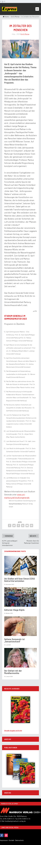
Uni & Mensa (15, 16)
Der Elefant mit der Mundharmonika (13, 671)
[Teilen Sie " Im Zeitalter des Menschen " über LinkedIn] (23, 525)
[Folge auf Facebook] (1, 835)
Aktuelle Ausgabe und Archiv (13, 731)
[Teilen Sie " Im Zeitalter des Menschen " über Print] (31, 525)
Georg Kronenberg (15, 504)
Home (6, 16)
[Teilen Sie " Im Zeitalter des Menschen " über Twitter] (14, 525)
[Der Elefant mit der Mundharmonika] (20, 658)
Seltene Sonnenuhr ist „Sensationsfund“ (14, 640)
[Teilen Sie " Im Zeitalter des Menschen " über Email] (27, 525)
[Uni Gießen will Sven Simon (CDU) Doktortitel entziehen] (20, 566)
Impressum (4, 840)
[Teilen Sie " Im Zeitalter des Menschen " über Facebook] (9, 525)
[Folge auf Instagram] (6, 835)
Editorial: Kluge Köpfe (14, 610)
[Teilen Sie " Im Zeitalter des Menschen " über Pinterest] (18, 525)
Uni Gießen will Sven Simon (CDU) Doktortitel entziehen (19, 579)
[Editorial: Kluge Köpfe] (20, 597)
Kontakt (12, 840)
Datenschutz (19, 840)
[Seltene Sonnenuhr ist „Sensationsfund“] (20, 626)
